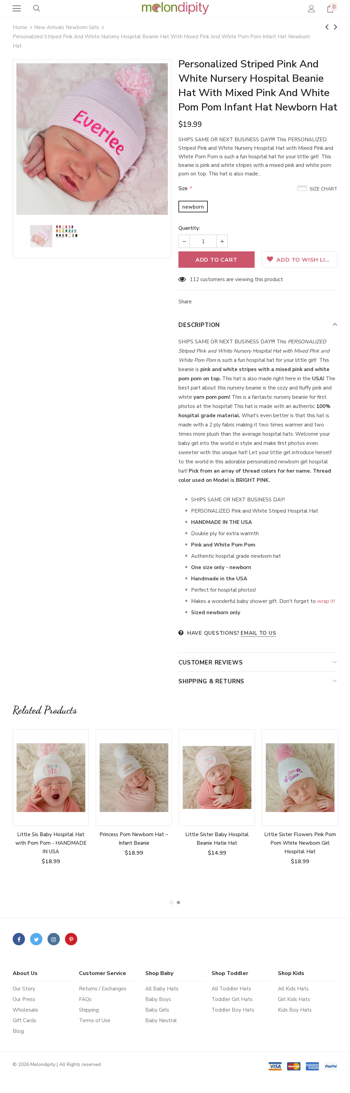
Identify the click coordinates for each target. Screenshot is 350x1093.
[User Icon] (311, 8)
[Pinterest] (71, 939)
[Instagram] (54, 939)
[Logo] (175, 8)
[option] (92, 139)
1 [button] (171, 902)
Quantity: (189, 228)
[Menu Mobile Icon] (17, 8)
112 (194, 279)
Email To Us (258, 633)
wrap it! (326, 601)
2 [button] (178, 902)
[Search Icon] (36, 8)
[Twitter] (36, 939)
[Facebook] (19, 939)
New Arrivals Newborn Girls (66, 27)
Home (20, 27)
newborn (193, 206)
